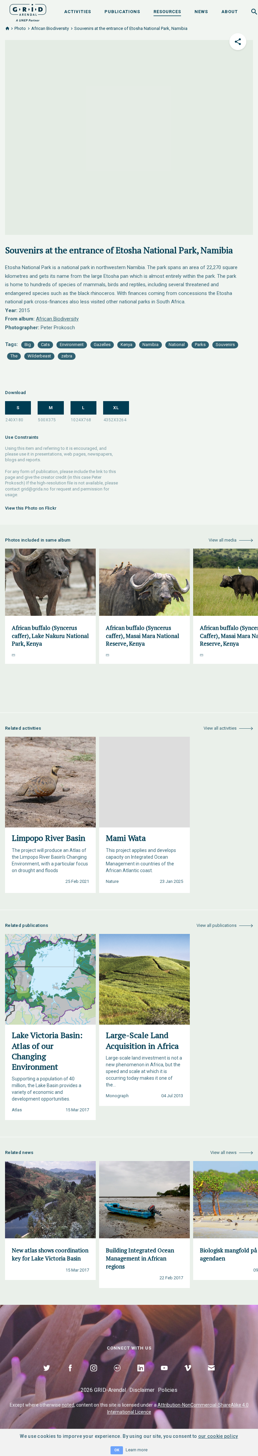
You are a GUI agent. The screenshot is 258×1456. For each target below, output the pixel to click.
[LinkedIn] (141, 1376)
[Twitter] (46, 1376)
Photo (20, 28)
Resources (167, 11)
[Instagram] (93, 1376)
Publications (122, 11)
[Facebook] (70, 1376)
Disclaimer (142, 1390)
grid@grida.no (35, 488)
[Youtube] (164, 1376)
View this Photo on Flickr (31, 508)
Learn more (136, 1449)
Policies (167, 1390)
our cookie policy (218, 1436)
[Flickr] (117, 1376)
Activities (77, 11)
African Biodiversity (50, 28)
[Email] (211, 1376)
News (201, 11)
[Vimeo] (188, 1376)
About (229, 11)
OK (116, 1450)
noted (68, 1405)
